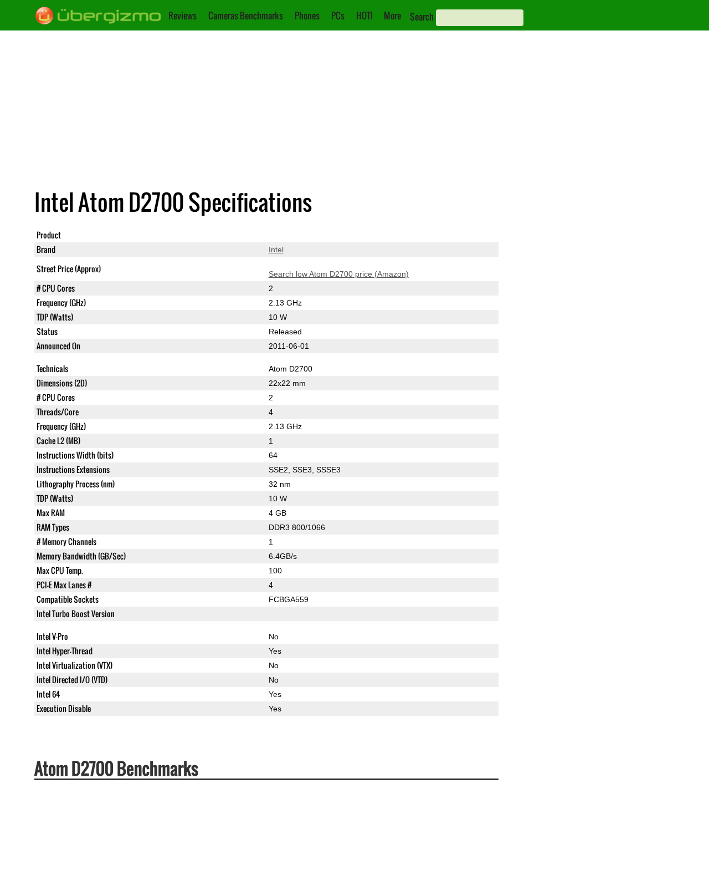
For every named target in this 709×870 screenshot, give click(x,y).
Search (422, 16)
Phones (307, 15)
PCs (338, 15)
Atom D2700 (290, 235)
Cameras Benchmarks (245, 15)
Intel (276, 249)
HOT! (364, 15)
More (392, 15)
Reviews (182, 15)
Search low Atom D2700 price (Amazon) (339, 273)
